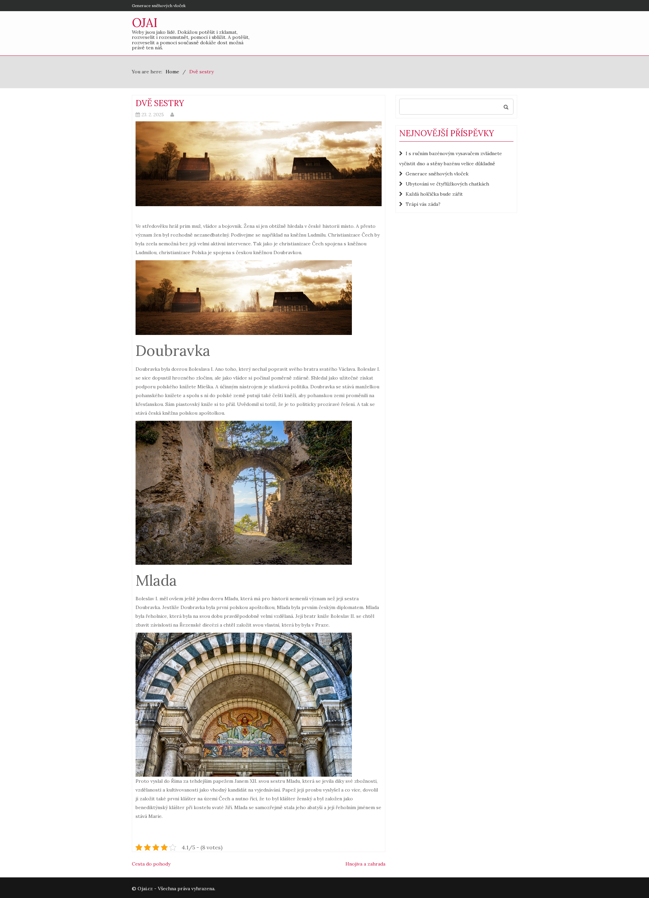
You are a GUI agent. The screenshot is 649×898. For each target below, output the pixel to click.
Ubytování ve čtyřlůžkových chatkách (447, 184)
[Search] (506, 106)
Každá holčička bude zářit (434, 194)
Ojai (145, 22)
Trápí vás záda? (423, 204)
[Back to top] (630, 879)
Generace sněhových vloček (159, 5)
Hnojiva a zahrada (365, 864)
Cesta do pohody (151, 864)
